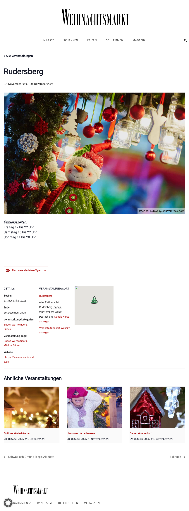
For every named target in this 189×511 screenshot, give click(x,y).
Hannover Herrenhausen (81, 433)
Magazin (139, 40)
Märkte (48, 40)
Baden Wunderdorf (140, 433)
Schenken (70, 40)
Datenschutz (22, 503)
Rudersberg (45, 295)
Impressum (44, 503)
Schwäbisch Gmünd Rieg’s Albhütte (30, 457)
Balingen (176, 457)
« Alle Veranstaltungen (18, 56)
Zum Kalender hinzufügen (26, 270)
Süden (7, 329)
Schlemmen (114, 40)
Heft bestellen (68, 503)
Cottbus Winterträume (16, 433)
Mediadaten (92, 503)
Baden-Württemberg (15, 324)
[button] (8, 503)
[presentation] (31, 407)
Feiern (92, 40)
